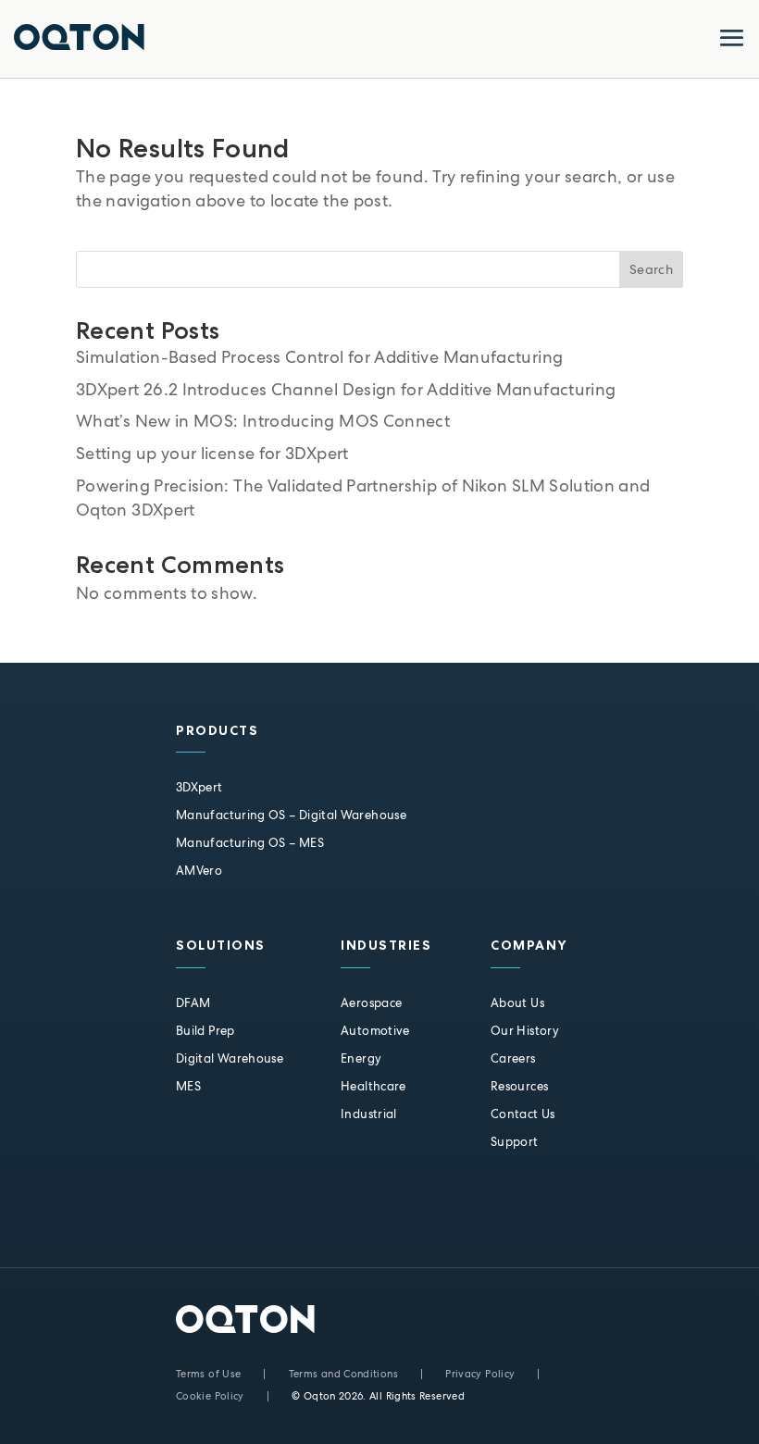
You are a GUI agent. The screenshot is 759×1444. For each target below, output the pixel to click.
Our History (525, 1031)
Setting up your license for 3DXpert (212, 453)
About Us (517, 1003)
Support (515, 1142)
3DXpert (199, 787)
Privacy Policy (480, 1373)
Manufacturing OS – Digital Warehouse (291, 815)
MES (188, 1086)
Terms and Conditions (343, 1373)
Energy (361, 1058)
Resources (519, 1086)
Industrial (369, 1114)
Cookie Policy (210, 1395)
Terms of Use (208, 1373)
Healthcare (373, 1086)
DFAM (193, 1003)
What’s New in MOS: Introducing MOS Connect (263, 420)
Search (651, 269)
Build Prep (205, 1031)
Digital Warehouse (229, 1058)
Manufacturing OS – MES (250, 843)
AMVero (199, 870)
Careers (513, 1058)
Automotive (375, 1031)
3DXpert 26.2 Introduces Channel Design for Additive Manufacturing (346, 389)
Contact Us (523, 1114)
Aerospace (371, 1003)
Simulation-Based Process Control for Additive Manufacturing (319, 356)
